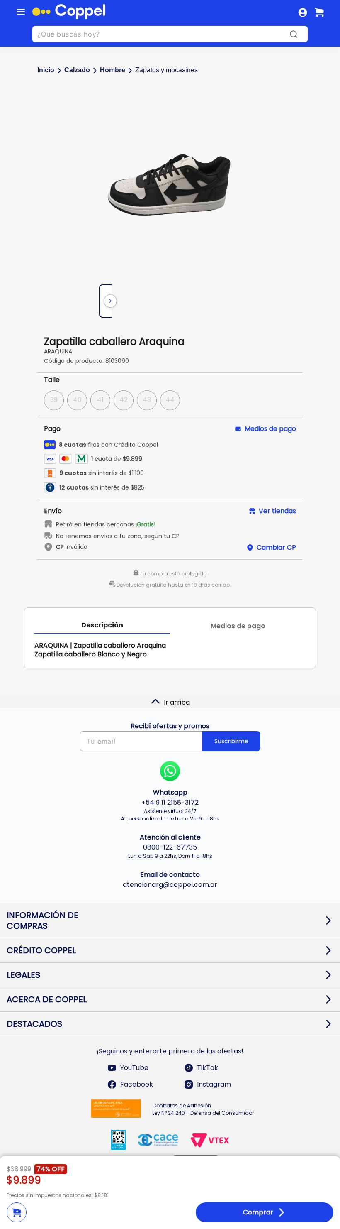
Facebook (136, 1084)
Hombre (112, 69)
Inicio (45, 69)
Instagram (214, 1084)
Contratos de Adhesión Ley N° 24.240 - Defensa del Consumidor (203, 1109)
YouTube (134, 1067)
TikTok (207, 1067)
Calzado (77, 69)
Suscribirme (231, 741)
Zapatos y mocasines (166, 69)
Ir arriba (177, 702)
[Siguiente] (110, 301)
